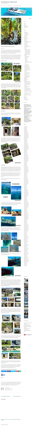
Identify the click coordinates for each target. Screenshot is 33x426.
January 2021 (25, 191)
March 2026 (25, 131)
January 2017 (25, 237)
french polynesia (27, 108)
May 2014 (25, 247)
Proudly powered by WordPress (4, 424)
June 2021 (25, 186)
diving (24, 107)
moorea (25, 114)
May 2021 (25, 187)
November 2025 (26, 135)
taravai (27, 120)
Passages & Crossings (26, 81)
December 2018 (26, 215)
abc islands (26, 104)
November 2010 (26, 260)
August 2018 (25, 219)
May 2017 (25, 233)
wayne (27, 121)
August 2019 (25, 207)
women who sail (26, 121)
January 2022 (25, 179)
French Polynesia (26, 49)
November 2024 (26, 146)
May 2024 (25, 152)
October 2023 (25, 159)
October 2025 (25, 136)
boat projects (29, 104)
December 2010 (26, 259)
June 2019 (25, 209)
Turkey (25, 70)
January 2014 (25, 248)
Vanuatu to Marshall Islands (27, 94)
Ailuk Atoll (26, 57)
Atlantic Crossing (26, 82)
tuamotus (29, 120)
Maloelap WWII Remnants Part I (5, 396)
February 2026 (25, 132)
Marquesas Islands (27, 51)
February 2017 (25, 236)
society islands (26, 118)
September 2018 (26, 218)
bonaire (25, 105)
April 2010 (25, 265)
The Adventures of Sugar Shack (9, 2)
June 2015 (25, 242)
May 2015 (25, 243)
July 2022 (25, 173)
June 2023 (25, 163)
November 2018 (26, 216)
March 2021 (25, 189)
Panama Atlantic (26, 66)
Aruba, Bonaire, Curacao (27, 41)
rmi (30, 116)
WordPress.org (25, 27)
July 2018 (25, 220)
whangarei (30, 121)
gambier (27, 109)
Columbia (25, 44)
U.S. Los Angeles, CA (26, 73)
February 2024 (25, 155)
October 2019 (25, 205)
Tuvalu (25, 71)
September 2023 (26, 160)
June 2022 (25, 174)
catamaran (29, 105)
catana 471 (28, 106)
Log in (24, 24)
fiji (25, 107)
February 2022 (25, 178)
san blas (28, 117)
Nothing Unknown (3, 362)
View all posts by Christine (8, 389)
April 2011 (25, 258)
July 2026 (25, 127)
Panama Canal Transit (27, 67)
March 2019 (25, 212)
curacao (30, 106)
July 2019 (25, 208)
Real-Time (25, 97)
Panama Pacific (26, 68)
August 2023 (25, 161)
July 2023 (25, 162)
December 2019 (26, 203)
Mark (24, 330)
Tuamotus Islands (27, 53)
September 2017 (26, 229)
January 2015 (25, 244)
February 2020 (25, 201)
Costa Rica (25, 45)
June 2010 (25, 264)
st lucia (27, 118)
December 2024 (26, 145)
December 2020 (26, 192)
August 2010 (25, 262)
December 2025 (26, 134)
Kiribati (25, 55)
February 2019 (25, 213)
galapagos (25, 109)
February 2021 (25, 190)
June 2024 (25, 151)
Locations (25, 40)
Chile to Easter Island (26, 83)
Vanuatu (25, 74)
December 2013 (26, 249)
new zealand (26, 115)
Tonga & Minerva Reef (27, 69)
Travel (24, 98)
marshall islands (27, 113)
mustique (28, 114)
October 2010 (25, 261)
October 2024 (25, 147)
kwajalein (26, 58)
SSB (24, 39)
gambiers (25, 110)
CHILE (30, 106)
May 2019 (25, 210)
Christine (25, 322)
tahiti (25, 120)
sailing (25, 117)
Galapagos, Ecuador (26, 54)
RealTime (25, 38)
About (5, 5)
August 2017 (25, 230)
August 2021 (25, 184)
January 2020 (25, 202)
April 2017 (25, 234)
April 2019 (25, 211)
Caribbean (25, 42)
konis (30, 110)
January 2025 (25, 144)
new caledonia (25, 77)
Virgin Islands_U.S (26, 75)
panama (30, 115)
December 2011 (26, 257)
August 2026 (25, 126)
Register (25, 23)
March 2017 (25, 235)
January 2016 (25, 240)
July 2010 (25, 263)
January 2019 (25, 214)
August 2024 (25, 149)
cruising (27, 106)
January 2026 (25, 133)
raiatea (29, 116)
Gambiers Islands (27, 50)
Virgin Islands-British (26, 76)
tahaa (30, 119)
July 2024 (25, 150)
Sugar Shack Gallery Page (17, 5)
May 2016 (25, 239)
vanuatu (25, 121)
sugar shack (26, 119)
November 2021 (26, 181)
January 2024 (25, 156)
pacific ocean (25, 79)
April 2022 (25, 176)
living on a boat (28, 111)
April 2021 (25, 188)
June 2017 (25, 232)
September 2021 (26, 183)
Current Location (9, 5)
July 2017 (25, 231)
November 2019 (26, 204)
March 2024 (25, 154)
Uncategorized (25, 99)
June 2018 (25, 221)
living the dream (27, 112)
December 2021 (26, 180)
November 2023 (26, 158)
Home (1, 5)
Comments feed (26, 26)
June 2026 (25, 128)
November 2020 (26, 193)
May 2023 (25, 164)
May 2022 (25, 175)
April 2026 (25, 130)
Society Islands (26, 52)
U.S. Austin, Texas (26, 72)
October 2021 (25, 182)
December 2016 (26, 238)
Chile (25, 43)
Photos (25, 96)
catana (25, 106)
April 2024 (25, 153)
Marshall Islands (26, 56)
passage (26, 116)
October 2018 (25, 217)
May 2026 (25, 129)
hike (28, 110)
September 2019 (26, 206)
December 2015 (26, 241)
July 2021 (25, 185)
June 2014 (25, 246)
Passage (25, 80)
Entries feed (25, 25)
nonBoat (25, 78)
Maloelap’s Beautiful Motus (17, 396)
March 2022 (25, 177)
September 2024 (26, 148)
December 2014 (26, 245)
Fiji (24, 48)
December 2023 (26, 157)
